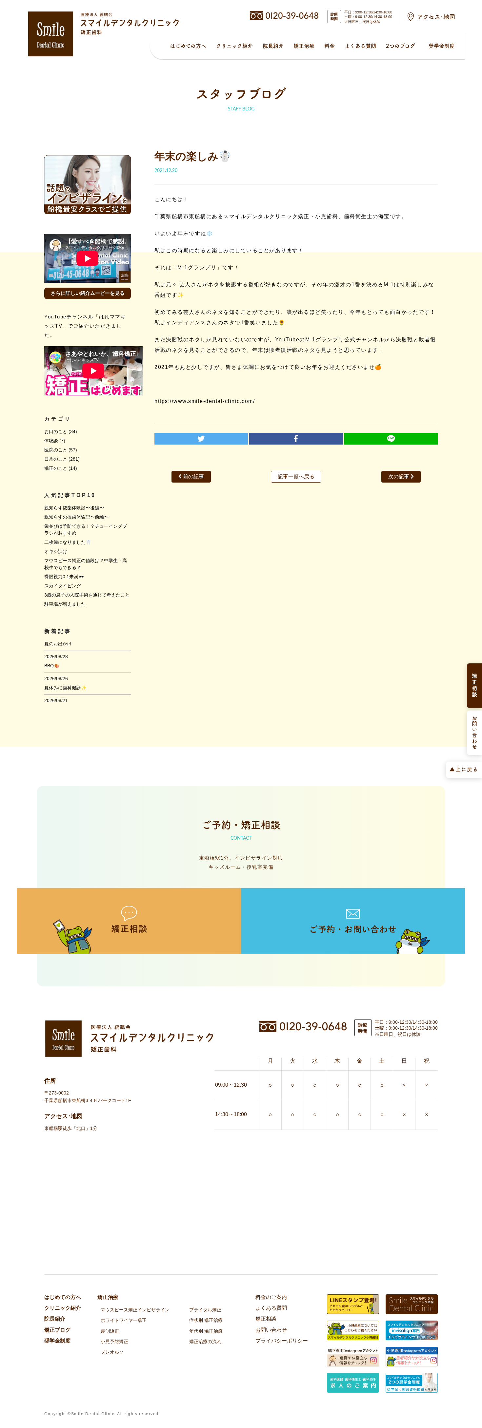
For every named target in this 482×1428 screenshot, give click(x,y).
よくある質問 (360, 45)
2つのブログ (400, 45)
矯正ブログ (57, 1330)
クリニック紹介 (234, 45)
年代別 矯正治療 (206, 1331)
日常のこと (55, 459)
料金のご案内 (271, 1297)
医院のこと (55, 449)
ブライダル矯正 (205, 1309)
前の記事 (193, 476)
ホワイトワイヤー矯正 (124, 1320)
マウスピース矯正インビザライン (135, 1309)
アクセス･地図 (436, 17)
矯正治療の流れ (205, 1341)
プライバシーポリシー (281, 1340)
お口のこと (55, 431)
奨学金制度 (442, 45)
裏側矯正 (110, 1331)
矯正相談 (265, 1319)
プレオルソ (112, 1352)
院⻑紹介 (273, 45)
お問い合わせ (271, 1330)
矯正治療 (303, 45)
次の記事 (399, 476)
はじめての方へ (188, 45)
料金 (329, 45)
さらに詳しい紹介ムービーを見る (88, 293)
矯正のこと (55, 468)
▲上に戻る (464, 768)
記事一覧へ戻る (296, 476)
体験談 (51, 440)
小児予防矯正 (114, 1341)
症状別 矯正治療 (206, 1320)
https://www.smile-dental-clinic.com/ (204, 401)
